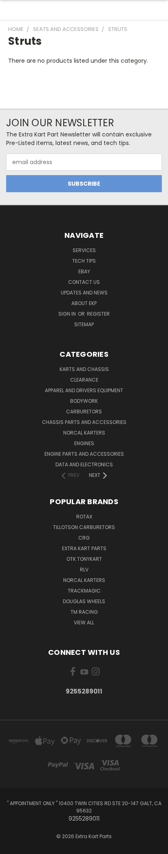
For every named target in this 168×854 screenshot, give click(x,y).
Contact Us (84, 282)
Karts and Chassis (84, 369)
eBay (84, 271)
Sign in (67, 313)
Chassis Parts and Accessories (84, 422)
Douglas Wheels (84, 601)
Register (98, 313)
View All (84, 622)
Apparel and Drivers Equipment (84, 390)
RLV (84, 569)
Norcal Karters (84, 432)
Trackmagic (84, 590)
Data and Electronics (84, 464)
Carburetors (84, 411)
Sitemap (84, 324)
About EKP (84, 303)
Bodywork (84, 400)
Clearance (84, 379)
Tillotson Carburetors (84, 527)
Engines (84, 443)
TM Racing (84, 611)
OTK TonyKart (84, 558)
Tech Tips (84, 260)
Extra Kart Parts (84, 548)
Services (84, 250)
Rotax (84, 516)
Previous (12, 845)
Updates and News (84, 292)
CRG (84, 537)
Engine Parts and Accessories (84, 453)
